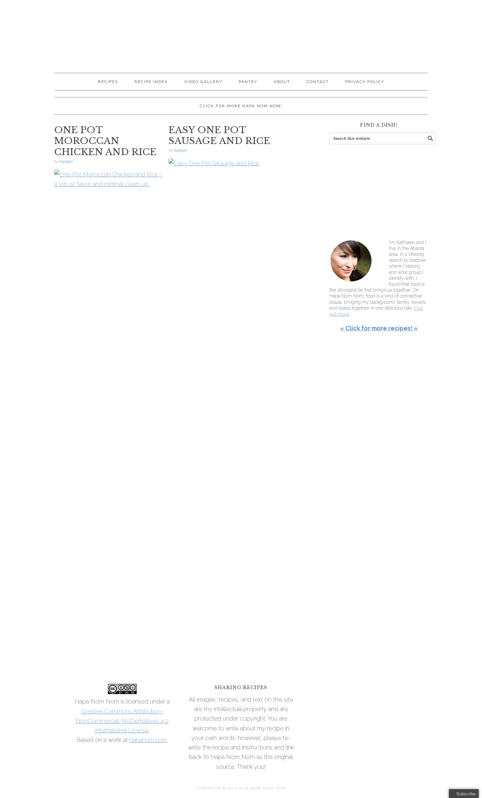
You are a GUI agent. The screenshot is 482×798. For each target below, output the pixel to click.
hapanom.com (148, 739)
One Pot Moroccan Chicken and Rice (105, 141)
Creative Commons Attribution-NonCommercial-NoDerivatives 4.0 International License (122, 721)
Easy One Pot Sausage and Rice (219, 135)
